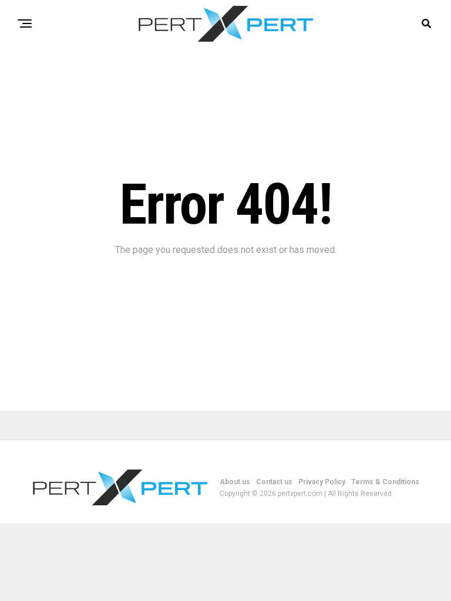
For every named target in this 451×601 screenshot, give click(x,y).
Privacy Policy (321, 482)
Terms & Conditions (385, 482)
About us (235, 482)
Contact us (274, 482)
